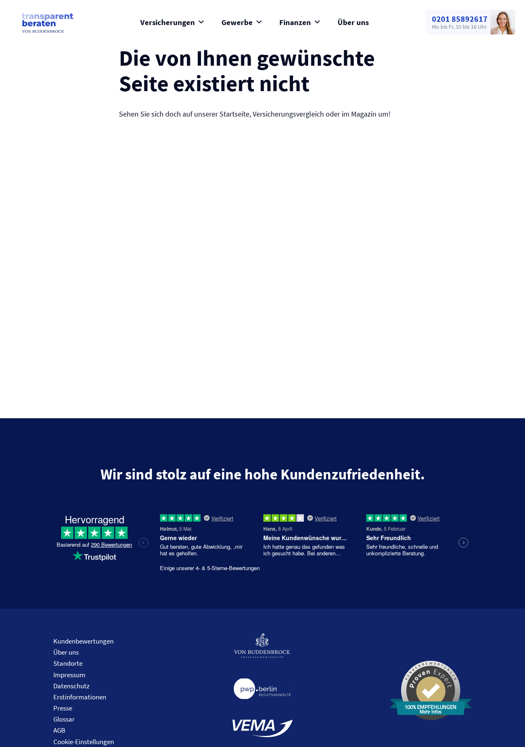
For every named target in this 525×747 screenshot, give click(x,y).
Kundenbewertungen (83, 641)
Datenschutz (71, 685)
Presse (62, 708)
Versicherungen (167, 22)
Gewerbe (237, 22)
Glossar (64, 719)
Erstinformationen (79, 696)
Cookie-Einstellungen (83, 741)
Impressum (69, 674)
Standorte (67, 663)
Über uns (353, 22)
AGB (59, 730)
